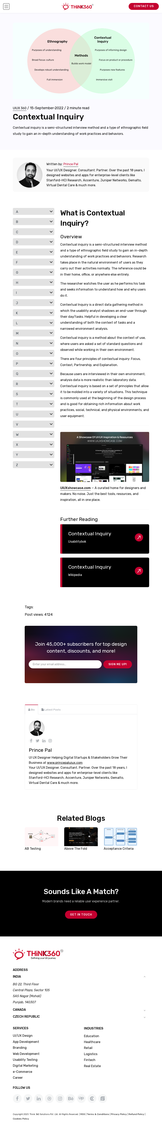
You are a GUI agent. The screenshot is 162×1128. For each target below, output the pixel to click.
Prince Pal (70, 164)
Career (18, 1078)
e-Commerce (22, 1072)
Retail (88, 1048)
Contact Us (144, 6)
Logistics (90, 1054)
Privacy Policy (119, 1114)
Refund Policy (136, 1114)
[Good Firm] (102, 1098)
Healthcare (92, 1042)
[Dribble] (49, 1098)
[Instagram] (60, 1098)
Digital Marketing (25, 1065)
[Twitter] (28, 1098)
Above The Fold (75, 848)
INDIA (17, 976)
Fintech (89, 1060)
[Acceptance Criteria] (120, 836)
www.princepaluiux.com (65, 763)
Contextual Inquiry (89, 534)
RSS (82, 1114)
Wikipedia (75, 575)
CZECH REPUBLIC (26, 1016)
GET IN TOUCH (81, 914)
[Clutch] (92, 1098)
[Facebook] (17, 1098)
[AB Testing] (41, 836)
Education (91, 1036)
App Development (26, 1042)
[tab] (31, 709)
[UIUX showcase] (104, 457)
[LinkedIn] (38, 1098)
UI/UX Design (23, 1036)
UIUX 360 (19, 108)
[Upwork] (81, 1098)
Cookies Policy (21, 1118)
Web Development (26, 1054)
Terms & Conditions (98, 1114)
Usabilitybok (77, 541)
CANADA (19, 1010)
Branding (20, 1048)
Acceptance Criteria (119, 848)
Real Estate (92, 1066)
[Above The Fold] (81, 836)
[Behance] (70, 1098)
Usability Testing (25, 1060)
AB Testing (33, 848)
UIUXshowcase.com (75, 488)
